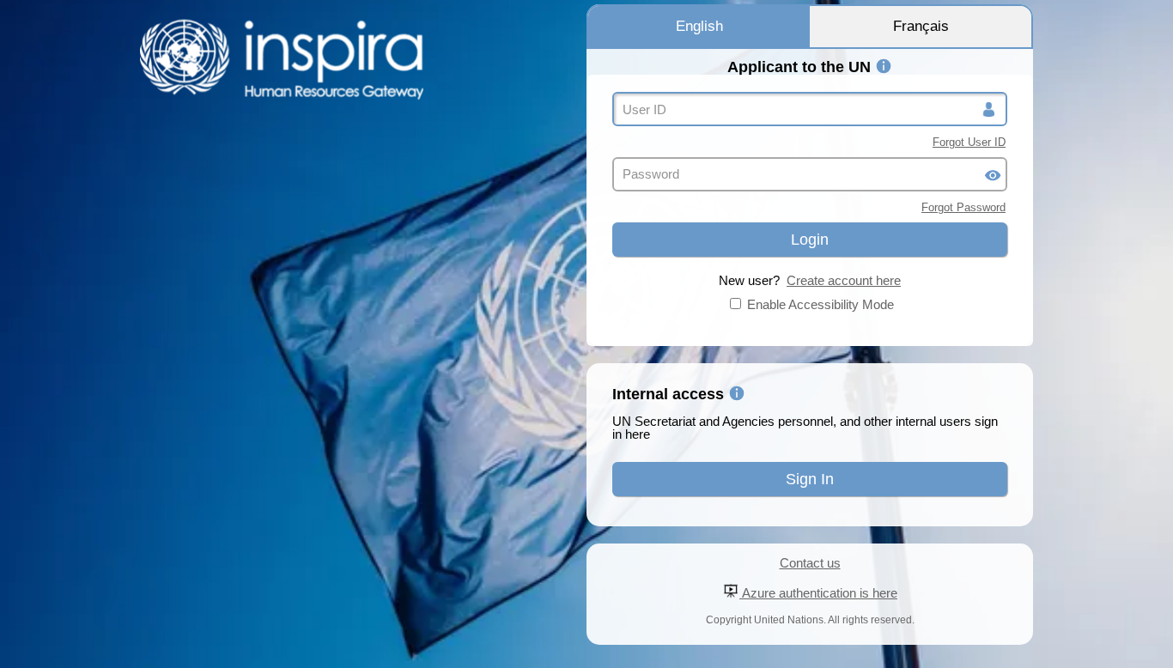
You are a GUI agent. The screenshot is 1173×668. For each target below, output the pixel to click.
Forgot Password (963, 207)
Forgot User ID (969, 142)
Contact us (810, 563)
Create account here (844, 280)
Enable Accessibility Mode (820, 304)
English (699, 26)
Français (921, 26)
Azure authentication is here (818, 593)
